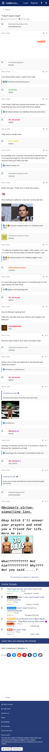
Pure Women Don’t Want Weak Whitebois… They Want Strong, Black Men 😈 (27, 620)
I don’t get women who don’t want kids (24, 589)
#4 (47, 129)
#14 (46, 470)
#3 (47, 99)
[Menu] (3, 3)
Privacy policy (5, 735)
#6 (47, 183)
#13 (46, 440)
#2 (47, 72)
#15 (46, 501)
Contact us (5, 713)
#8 (47, 277)
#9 (47, 307)
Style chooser (8, 704)
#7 (47, 245)
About (3, 717)
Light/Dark (6, 709)
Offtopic (23, 591)
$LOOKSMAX (5, 722)
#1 (47, 33)
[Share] (43, 33)
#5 (47, 150)
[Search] (46, 3)
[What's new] (41, 3)
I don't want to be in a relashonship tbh (21, 609)
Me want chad (19, 629)
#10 (46, 335)
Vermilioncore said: (10, 393)
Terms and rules (6, 730)
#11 (46, 357)
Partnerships (5, 726)
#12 (46, 387)
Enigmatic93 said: (9, 477)
